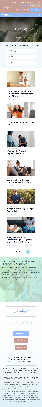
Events (26, 6)
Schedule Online (35, 10)
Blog (25, 373)
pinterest (32, 323)
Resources (8, 373)
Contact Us (33, 373)
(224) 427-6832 (23, 10)
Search (39, 15)
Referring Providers (27, 371)
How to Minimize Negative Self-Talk (21, 115)
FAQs (7, 371)
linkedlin (23, 323)
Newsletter (21, 347)
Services (22, 368)
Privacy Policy (30, 379)
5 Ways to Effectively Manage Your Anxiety (21, 202)
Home (5, 368)
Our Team (13, 368)
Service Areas (33, 368)
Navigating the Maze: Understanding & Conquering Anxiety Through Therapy (21, 231)
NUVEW (5, 377)
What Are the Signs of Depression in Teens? (21, 144)
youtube (27, 323)
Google (15, 323)
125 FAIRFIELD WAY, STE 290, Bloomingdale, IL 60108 (25, 2)
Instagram (19, 323)
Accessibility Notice (14, 379)
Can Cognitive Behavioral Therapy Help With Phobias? (21, 173)
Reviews (17, 373)
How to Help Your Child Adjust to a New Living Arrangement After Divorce (21, 85)
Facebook (10, 323)
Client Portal (35, 6)
